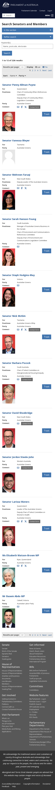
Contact (42, 10)
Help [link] (14, 786)
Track (46, 114)
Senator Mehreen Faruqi (16, 174)
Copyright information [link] (31, 784)
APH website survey (37, 707)
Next (44, 70)
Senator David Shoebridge (17, 412)
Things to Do (7, 721)
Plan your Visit (7, 726)
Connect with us (8, 707)
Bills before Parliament (38, 670)
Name (13, 75)
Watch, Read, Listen (36, 651)
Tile (46, 67)
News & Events (35, 648)
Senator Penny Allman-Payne (19, 84)
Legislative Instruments (38, 681)
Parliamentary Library (37, 659)
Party (22, 75)
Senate (4, 648)
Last (50, 70)
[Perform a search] (4, 15)
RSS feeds (33, 717)
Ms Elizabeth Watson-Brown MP (20, 555)
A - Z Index (33, 712)
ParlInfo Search (35, 704)
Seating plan (6, 659)
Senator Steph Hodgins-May (18, 275)
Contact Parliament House (12, 709)
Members (5, 684)
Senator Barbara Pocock (16, 363)
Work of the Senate (9, 651)
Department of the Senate (39, 729)
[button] (49, 15)
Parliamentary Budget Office (40, 742)
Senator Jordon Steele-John (18, 457)
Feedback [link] (5, 786)
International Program (37, 661)
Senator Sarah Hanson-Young (19, 219)
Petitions (5, 704)
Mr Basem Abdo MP (13, 596)
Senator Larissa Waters (15, 501)
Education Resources (37, 656)
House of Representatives (12, 670)
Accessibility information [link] (11, 784)
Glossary (32, 715)
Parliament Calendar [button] (29, 10)
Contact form (34, 107)
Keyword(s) (6, 42)
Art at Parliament (8, 723)
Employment (34, 709)
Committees (34, 690)
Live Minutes (7, 681)
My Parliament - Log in (37, 699)
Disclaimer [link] (47, 784)
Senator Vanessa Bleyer (16, 140)
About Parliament (36, 654)
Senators (5, 656)
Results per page (11, 67)
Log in (50, 10)
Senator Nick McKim (14, 315)
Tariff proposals (35, 678)
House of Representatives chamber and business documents (12, 676)
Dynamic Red (7, 654)
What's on (6, 718)
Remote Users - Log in (37, 701)
